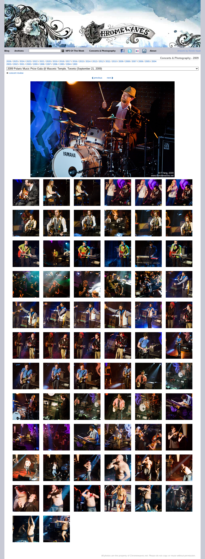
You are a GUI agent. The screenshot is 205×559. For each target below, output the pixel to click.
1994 (68, 64)
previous (97, 78)
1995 (61, 64)
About (153, 51)
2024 (22, 61)
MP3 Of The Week (75, 51)
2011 (108, 61)
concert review (16, 73)
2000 (28, 64)
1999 (35, 64)
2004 (154, 61)
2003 (8, 64)
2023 (28, 61)
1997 (48, 64)
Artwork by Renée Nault (189, 51)
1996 (55, 64)
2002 (15, 64)
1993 (74, 64)
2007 (134, 61)
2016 (74, 61)
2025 (15, 61)
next (109, 78)
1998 (41, 64)
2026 (8, 61)
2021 (41, 61)
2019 (55, 61)
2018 (61, 61)
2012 (101, 61)
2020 (48, 61)
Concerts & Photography (102, 51)
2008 (127, 61)
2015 (81, 61)
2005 (147, 61)
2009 (121, 61)
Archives (19, 51)
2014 (88, 61)
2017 (68, 61)
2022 (35, 61)
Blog (6, 51)
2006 (140, 61)
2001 (22, 64)
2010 (114, 61)
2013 (94, 61)
